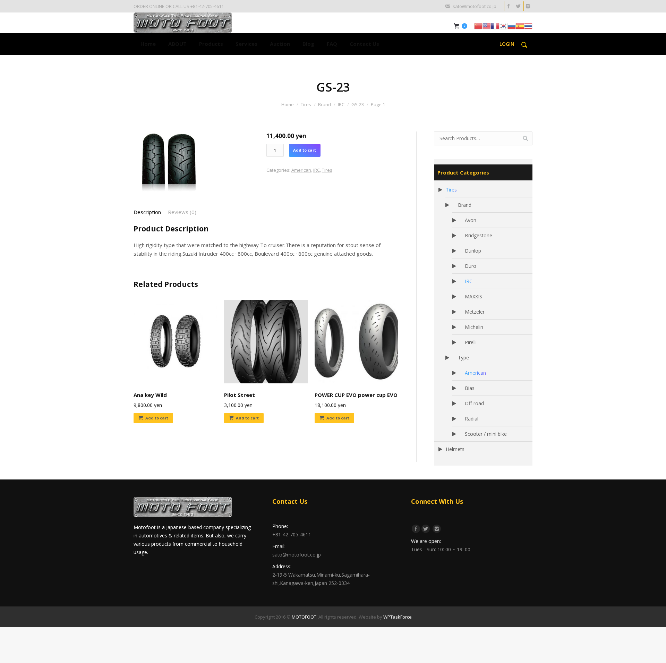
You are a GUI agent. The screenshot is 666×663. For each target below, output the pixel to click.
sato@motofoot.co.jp (296, 554)
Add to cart (304, 150)
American (301, 170)
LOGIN (507, 44)
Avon (470, 220)
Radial (471, 418)
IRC (341, 104)
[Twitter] (518, 6)
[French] (495, 25)
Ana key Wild (150, 394)
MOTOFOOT (304, 617)
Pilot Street (239, 394)
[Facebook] (508, 6)
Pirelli (471, 342)
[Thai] (528, 25)
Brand (324, 104)
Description (147, 212)
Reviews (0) (182, 212)
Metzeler (475, 311)
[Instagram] (527, 6)
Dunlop (473, 250)
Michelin (474, 327)
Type (463, 357)
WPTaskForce (397, 617)
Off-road (474, 403)
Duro (470, 266)
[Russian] (511, 25)
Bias (470, 388)
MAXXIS (473, 296)
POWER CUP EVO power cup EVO (356, 394)
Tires (306, 104)
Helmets (455, 449)
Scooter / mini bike (486, 434)
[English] (487, 25)
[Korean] (503, 25)
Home (287, 104)
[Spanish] (520, 25)
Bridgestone (478, 235)
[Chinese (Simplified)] (478, 25)
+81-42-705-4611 (291, 534)
